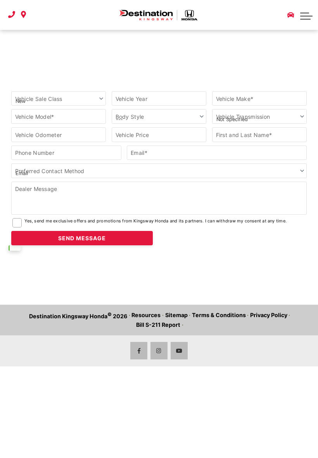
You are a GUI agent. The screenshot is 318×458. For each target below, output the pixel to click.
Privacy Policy (268, 315)
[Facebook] (139, 350)
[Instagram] (159, 350)
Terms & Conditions (219, 315)
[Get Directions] (23, 15)
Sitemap (176, 315)
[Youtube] (179, 350)
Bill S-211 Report (158, 324)
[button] (306, 15)
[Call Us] (11, 15)
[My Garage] (290, 15)
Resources (146, 315)
